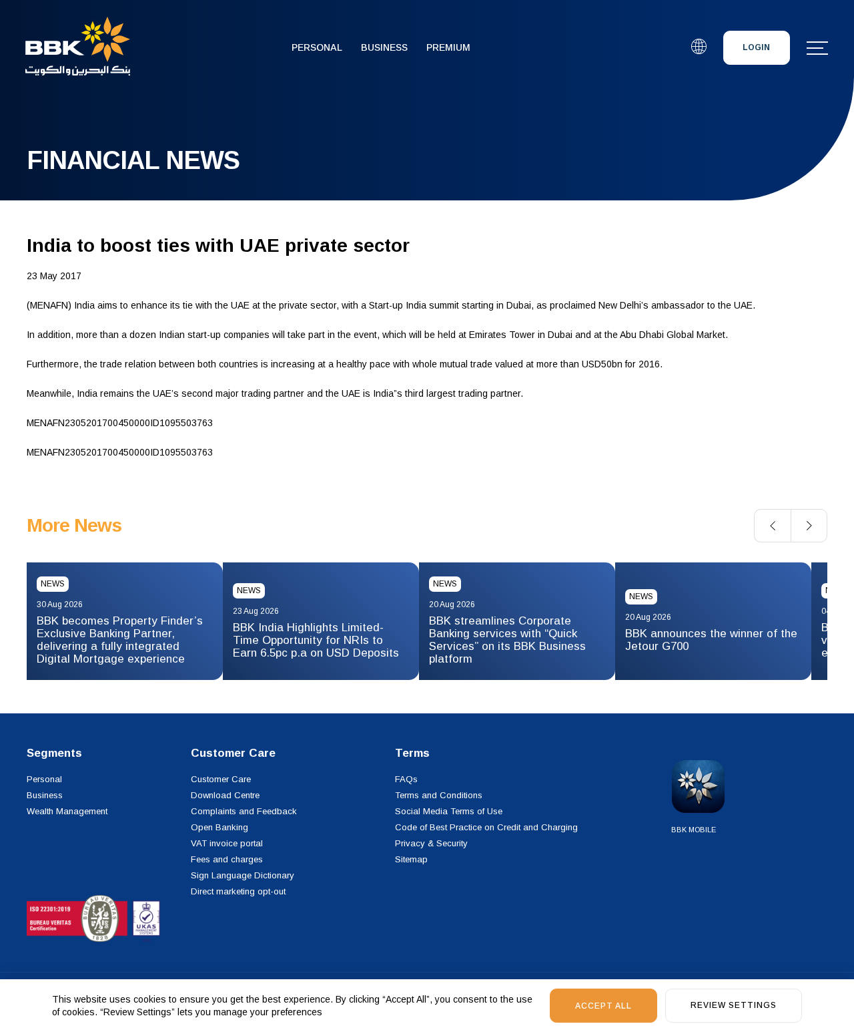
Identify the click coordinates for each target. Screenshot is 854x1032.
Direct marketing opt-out (238, 891)
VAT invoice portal (227, 843)
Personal (317, 47)
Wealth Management (67, 811)
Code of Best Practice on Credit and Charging (486, 827)
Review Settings (734, 1005)
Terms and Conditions (438, 795)
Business (384, 47)
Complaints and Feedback (244, 811)
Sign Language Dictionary (242, 875)
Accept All (603, 1006)
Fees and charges (227, 859)
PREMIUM (448, 47)
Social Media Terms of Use (448, 811)
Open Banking (219, 827)
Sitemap (411, 859)
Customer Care (221, 779)
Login (756, 47)
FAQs (406, 779)
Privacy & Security (431, 843)
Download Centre (225, 795)
